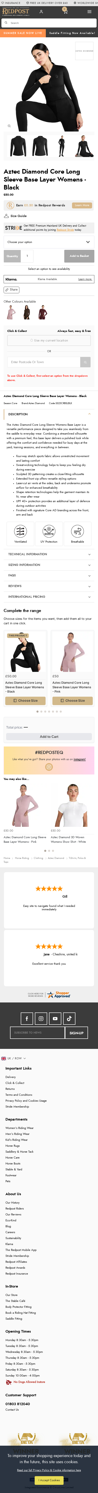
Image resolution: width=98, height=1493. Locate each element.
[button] (11, 290)
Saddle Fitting (13, 1318)
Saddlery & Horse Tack (19, 1151)
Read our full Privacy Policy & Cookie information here (49, 1470)
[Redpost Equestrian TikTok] (69, 1018)
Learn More (82, 205)
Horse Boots (12, 1163)
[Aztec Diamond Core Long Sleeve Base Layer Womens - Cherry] (42, 312)
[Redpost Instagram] (49, 767)
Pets (7, 1181)
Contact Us (12, 1409)
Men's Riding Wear (17, 1134)
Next (90, 674)
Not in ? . (36, 370)
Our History (12, 1202)
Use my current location (50, 340)
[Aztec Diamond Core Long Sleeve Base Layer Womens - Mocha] (27, 312)
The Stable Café (15, 1301)
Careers (10, 1232)
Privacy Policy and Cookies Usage (26, 1100)
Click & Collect (14, 1083)
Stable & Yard (13, 1169)
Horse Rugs (12, 1145)
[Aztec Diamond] (84, 51)
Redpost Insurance (16, 1273)
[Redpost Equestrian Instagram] (41, 1018)
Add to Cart (49, 737)
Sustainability (13, 1238)
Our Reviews (13, 1214)
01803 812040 (17, 1404)
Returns (10, 1089)
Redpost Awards (15, 1267)
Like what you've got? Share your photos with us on (49, 759)
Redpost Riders (14, 1208)
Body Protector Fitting (18, 1307)
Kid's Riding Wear (16, 1140)
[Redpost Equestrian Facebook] (27, 1018)
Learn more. (85, 279)
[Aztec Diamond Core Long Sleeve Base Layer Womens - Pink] (11, 312)
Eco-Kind (10, 1220)
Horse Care (12, 1157)
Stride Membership (17, 1106)
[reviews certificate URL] (49, 994)
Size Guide (18, 216)
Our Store (11, 1295)
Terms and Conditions (18, 1094)
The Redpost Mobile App (20, 1250)
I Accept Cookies (49, 1480)
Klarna (9, 1244)
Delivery (10, 1077)
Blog (8, 1226)
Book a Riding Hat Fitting (20, 1312)
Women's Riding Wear (19, 1128)
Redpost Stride (65, 230)
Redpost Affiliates (16, 1261)
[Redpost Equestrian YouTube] (55, 1018)
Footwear (10, 1175)
